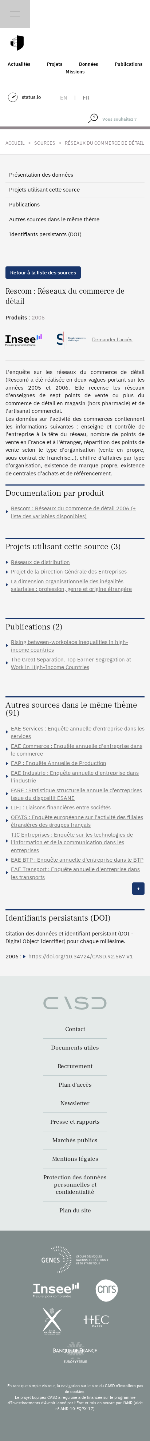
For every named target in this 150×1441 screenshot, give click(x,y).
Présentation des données (41, 174)
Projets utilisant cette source (44, 189)
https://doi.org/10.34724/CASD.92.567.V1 (80, 956)
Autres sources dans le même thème (54, 219)
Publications (128, 64)
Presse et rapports (75, 1122)
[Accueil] (17, 43)
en (63, 97)
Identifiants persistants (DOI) (45, 234)
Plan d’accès (75, 1085)
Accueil (15, 143)
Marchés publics (75, 1140)
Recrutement (75, 1066)
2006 (38, 317)
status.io (31, 97)
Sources (44, 143)
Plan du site (75, 1211)
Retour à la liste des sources (43, 272)
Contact (75, 1029)
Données (88, 64)
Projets (54, 64)
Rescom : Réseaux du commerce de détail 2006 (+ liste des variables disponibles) (73, 512)
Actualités (19, 64)
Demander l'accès (112, 339)
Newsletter (75, 1103)
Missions (75, 72)
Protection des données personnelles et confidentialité (75, 1185)
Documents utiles (75, 1048)
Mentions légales (75, 1159)
